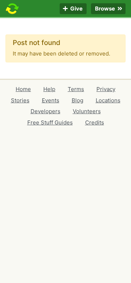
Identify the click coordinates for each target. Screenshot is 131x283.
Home (23, 89)
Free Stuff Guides (50, 122)
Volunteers (87, 111)
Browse (105, 8)
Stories (20, 100)
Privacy (105, 89)
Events (50, 100)
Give (76, 8)
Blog (77, 100)
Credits (94, 122)
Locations (108, 100)
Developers (45, 111)
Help (49, 89)
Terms (76, 89)
